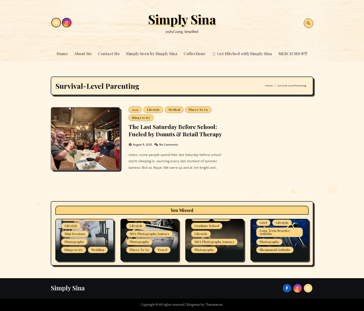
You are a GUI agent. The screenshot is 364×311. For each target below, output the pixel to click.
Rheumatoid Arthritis (275, 250)
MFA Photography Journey (149, 234)
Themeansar (213, 305)
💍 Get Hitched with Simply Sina (241, 53)
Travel (162, 250)
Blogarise (193, 305)
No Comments (168, 144)
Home (62, 53)
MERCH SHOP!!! (293, 53)
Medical (174, 110)
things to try (141, 118)
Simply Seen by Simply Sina (151, 53)
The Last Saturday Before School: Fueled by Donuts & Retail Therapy (175, 130)
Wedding (97, 250)
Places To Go (198, 110)
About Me (83, 53)
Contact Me (109, 53)
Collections (194, 53)
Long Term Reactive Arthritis (275, 232)
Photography (74, 242)
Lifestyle (153, 110)
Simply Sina (182, 19)
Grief (263, 223)
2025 (135, 110)
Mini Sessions (74, 234)
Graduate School (206, 226)
